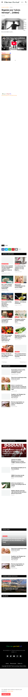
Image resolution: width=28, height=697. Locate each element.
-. (6, 94)
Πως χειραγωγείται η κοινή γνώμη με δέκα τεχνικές (20, 355)
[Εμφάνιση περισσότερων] (19, 249)
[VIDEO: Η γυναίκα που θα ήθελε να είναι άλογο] (5, 477)
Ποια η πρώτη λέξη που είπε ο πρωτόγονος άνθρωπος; (6, 304)
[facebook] (7, 656)
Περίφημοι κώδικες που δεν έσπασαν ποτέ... (20, 321)
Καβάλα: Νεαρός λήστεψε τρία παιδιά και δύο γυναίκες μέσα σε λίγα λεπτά (18, 492)
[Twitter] (6, 249)
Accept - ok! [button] (6, 694)
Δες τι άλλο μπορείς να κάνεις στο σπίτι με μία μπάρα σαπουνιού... (6, 286)
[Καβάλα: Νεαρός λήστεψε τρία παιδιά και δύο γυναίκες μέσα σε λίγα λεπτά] (5, 493)
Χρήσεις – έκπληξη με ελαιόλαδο (20, 302)
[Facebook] (2, 249)
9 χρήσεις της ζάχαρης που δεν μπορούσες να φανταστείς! (18, 396)
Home (7, 663)
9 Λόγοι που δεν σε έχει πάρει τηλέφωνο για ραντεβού (7, 355)
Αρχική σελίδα (5, 7)
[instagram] (17, 656)
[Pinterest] (13, 249)
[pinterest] (20, 656)
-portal (6, 53)
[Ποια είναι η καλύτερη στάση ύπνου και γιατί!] (5, 380)
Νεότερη (4, 362)
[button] (2, 2)
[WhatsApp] (9, 249)
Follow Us (20, 663)
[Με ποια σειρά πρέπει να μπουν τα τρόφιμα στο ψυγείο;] (5, 404)
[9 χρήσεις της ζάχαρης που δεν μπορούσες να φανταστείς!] (5, 396)
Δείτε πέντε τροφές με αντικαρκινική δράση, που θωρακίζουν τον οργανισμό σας (6, 337)
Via (2, 35)
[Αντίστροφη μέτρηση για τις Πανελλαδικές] (5, 470)
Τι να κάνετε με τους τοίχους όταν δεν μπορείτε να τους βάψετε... (20, 268)
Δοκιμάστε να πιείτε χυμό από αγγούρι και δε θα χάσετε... (20, 336)
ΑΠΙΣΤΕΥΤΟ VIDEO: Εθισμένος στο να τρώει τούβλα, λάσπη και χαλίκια (18, 461)
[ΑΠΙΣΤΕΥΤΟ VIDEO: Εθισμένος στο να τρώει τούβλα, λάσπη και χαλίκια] (5, 462)
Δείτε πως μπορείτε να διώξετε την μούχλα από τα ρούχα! (18, 484)
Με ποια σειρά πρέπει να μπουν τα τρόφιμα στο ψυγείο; (17, 403)
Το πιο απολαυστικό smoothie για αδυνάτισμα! (6, 321)
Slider (11, 7)
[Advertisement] (14, 75)
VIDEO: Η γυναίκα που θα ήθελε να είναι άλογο (17, 476)
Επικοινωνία (13, 663)
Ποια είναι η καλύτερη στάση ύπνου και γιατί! (18, 378)
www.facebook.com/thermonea (9, 95)
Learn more (10, 691)
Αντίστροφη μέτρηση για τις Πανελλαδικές (18, 468)
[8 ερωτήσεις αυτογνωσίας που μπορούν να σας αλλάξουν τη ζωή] (5, 372)
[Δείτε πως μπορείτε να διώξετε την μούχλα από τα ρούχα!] (5, 485)
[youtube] (14, 656)
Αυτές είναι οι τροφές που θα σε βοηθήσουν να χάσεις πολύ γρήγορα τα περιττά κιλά (7, 268)
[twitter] (10, 656)
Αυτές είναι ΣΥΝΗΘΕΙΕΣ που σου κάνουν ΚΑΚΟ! (20, 286)
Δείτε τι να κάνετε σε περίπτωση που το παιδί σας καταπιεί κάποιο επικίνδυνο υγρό (18, 387)
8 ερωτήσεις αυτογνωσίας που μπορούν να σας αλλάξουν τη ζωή (18, 371)
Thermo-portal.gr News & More (18, 666)
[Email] (16, 249)
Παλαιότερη (23, 362)
